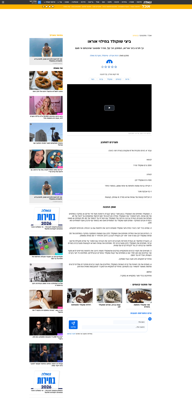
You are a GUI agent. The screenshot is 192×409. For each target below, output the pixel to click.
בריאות (90, 2)
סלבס (110, 2)
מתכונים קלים (76, 7)
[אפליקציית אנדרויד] (52, 6)
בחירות (124, 2)
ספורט (131, 2)
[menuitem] (138, 2)
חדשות (139, 2)
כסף (103, 2)
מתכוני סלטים (86, 7)
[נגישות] (3, 2)
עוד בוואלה (58, 68)
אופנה (67, 2)
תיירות (83, 2)
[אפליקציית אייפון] (49, 6)
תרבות (116, 2)
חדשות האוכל (135, 7)
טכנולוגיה (75, 2)
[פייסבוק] (43, 6)
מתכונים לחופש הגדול (109, 7)
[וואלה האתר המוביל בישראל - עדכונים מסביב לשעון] (148, 2)
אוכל (97, 2)
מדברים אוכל (96, 7)
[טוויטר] (46, 6)
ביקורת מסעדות (123, 7)
